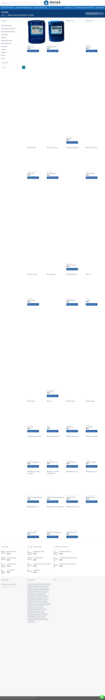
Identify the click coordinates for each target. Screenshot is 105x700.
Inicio (3, 15)
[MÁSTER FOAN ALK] (75, 204)
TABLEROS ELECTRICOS (33, 619)
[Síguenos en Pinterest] (13, 586)
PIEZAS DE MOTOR (32, 611)
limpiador (45, 601)
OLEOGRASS (50, 391)
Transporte (4, 46)
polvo (42, 611)
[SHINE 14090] (95, 412)
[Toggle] (24, 49)
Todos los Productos (40, 7)
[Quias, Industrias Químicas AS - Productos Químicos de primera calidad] (52, 3)
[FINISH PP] (95, 32)
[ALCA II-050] (36, 32)
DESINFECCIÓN (41, 594)
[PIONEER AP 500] (75, 285)
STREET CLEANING (91, 462)
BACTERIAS (41, 584)
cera (42, 586)
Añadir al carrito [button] (33, 50)
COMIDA (30, 589)
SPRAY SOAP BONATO (33, 462)
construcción (36, 589)
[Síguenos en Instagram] (5, 586)
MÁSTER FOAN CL (90, 173)
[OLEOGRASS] (56, 331)
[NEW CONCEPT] (36, 285)
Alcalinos (3, 49)
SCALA (48, 427)
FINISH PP (88, 46)
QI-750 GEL (30, 427)
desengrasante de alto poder (34, 591)
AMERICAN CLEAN (51, 46)
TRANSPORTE (31, 621)
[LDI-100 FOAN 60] (56, 159)
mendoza (41, 606)
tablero (43, 616)
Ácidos (3, 58)
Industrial (3, 37)
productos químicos (32, 614)
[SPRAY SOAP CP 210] (56, 447)
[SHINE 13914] (75, 412)
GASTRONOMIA (31, 599)
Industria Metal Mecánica (8, 31)
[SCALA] (56, 412)
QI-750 (87, 300)
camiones (47, 584)
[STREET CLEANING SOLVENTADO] (56, 483)
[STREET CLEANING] (95, 447)
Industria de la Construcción (8, 28)
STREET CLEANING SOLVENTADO (55, 497)
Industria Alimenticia (6, 25)
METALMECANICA (32, 609)
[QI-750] (95, 285)
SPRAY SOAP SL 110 (71, 462)
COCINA (46, 586)
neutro (44, 609)
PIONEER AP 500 (70, 300)
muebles (39, 609)
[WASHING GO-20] (95, 483)
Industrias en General (6, 40)
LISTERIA (30, 606)
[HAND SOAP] (36, 159)
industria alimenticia (37, 601)
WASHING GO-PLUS (71, 532)
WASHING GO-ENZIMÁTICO (54, 532)
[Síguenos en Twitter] (8, 586)
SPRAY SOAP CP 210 (52, 462)
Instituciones (4, 34)
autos (36, 584)
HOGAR (30, 601)
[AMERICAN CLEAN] (56, 32)
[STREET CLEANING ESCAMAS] (36, 483)
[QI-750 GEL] (36, 412)
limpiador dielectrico (32, 604)
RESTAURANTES (31, 616)
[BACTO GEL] (75, 77)
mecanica (35, 606)
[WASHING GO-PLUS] (75, 518)
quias (39, 614)
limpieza (48, 604)
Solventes (3, 52)
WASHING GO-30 (31, 532)
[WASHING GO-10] (75, 483)
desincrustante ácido (32, 594)
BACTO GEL (69, 138)
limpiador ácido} (41, 604)
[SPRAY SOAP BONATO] (36, 447)
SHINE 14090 (89, 427)
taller (41, 619)
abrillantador (31, 584)
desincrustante (45, 591)
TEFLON (45, 619)
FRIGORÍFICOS (45, 596)
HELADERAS (39, 599)
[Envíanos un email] (11, 586)
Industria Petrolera (6, 43)
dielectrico (38, 596)
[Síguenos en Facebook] (2, 586)
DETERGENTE (31, 596)
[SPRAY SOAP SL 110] (75, 447)
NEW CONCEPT (31, 300)
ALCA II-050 (30, 46)
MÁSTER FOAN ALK (71, 265)
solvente (38, 616)
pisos (39, 611)
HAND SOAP (30, 173)
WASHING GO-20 (90, 497)
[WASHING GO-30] (36, 518)
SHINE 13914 (69, 427)
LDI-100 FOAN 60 (51, 173)
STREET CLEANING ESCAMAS (34, 497)
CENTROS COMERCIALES (33, 586)
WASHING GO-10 (70, 497)
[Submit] (36, 3)
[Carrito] (103, 3)
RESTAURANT (45, 614)
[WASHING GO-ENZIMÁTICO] (56, 518)
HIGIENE (45, 599)
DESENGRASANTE (44, 589)
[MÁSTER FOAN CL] (95, 159)
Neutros (3, 55)
